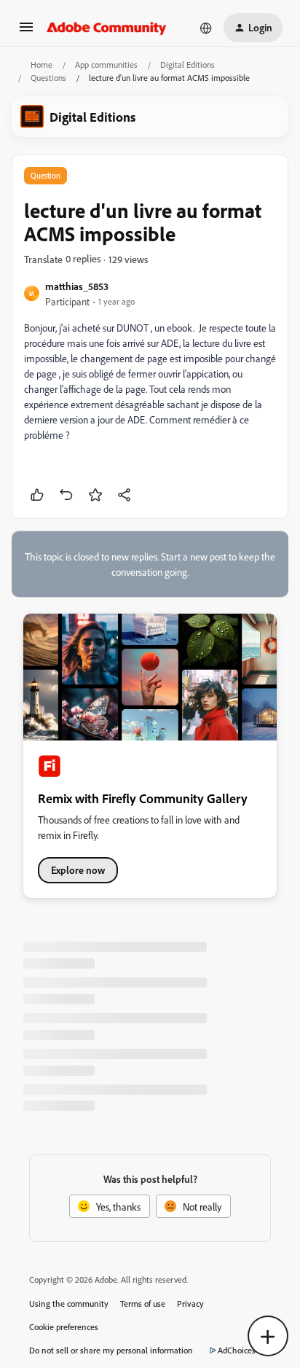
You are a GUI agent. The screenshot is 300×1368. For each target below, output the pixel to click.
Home (41, 64)
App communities (106, 64)
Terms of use (142, 1303)
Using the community (68, 1303)
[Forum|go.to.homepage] (107, 27)
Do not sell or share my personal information (111, 1350)
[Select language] (206, 27)
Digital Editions (187, 64)
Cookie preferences (63, 1326)
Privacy (190, 1303)
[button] (26, 32)
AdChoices (237, 1350)
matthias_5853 (76, 286)
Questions (48, 77)
